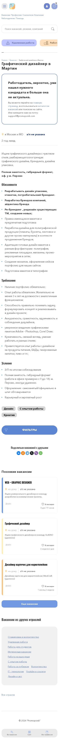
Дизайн (8, 408)
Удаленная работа (18, 641)
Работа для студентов (19, 646)
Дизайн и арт (15, 676)
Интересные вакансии (19, 651)
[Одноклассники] (23, 453)
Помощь (20, 18)
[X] (32, 453)
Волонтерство (39, 666)
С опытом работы (31, 408)
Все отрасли (8, 694)
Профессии (16, 15)
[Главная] (12, 6)
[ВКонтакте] (18, 453)
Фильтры (29, 430)
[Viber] (36, 453)
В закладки (49, 504)
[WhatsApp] (40, 453)
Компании (39, 15)
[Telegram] (27, 453)
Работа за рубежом (18, 666)
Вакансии (6, 15)
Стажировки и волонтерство (23, 637)
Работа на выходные (19, 656)
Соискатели (28, 15)
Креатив (9, 415)
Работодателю (8, 18)
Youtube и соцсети (36, 671)
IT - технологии (16, 671)
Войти (47, 6)
